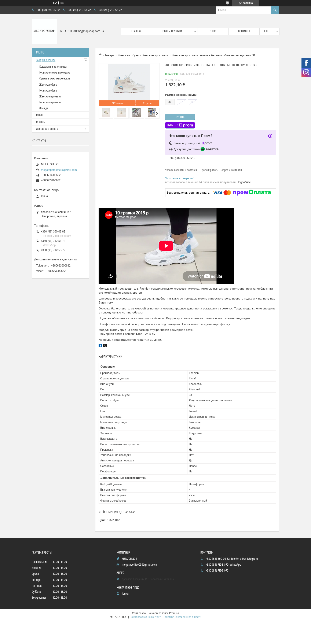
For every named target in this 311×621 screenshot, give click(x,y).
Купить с (172, 125)
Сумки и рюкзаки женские (54, 78)
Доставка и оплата (47, 129)
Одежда (43, 108)
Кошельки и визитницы (53, 66)
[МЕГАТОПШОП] (44, 31)
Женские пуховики (50, 96)
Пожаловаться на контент (145, 617)
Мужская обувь (48, 90)
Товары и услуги (172, 31)
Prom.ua (174, 613)
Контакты (244, 31)
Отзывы (40, 122)
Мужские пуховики (50, 102)
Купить (180, 117)
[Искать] (275, 10)
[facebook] (100, 346)
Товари (109, 55)
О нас (213, 31)
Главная (136, 31)
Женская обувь (128, 55)
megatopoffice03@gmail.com (59, 169)
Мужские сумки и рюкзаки (54, 72)
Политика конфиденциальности (182, 617)
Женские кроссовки (155, 55)
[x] (105, 346)
